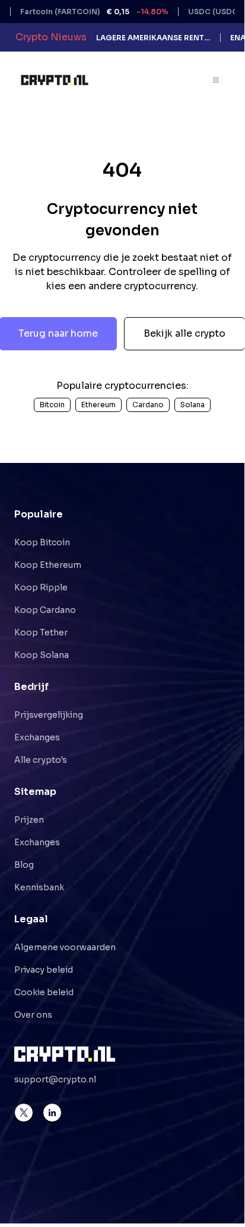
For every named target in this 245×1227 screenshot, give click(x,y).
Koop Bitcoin (42, 542)
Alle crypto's (40, 760)
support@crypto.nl (55, 1079)
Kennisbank (39, 887)
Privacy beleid (43, 969)
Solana (192, 404)
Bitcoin (52, 404)
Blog (24, 864)
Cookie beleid (44, 992)
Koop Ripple (41, 587)
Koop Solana (41, 655)
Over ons (33, 1014)
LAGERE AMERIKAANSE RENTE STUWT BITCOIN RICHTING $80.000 (153, 37)
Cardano (148, 404)
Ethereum (98, 404)
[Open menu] (216, 80)
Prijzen (29, 819)
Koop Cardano (45, 610)
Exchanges (37, 737)
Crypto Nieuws (51, 37)
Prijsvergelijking (48, 715)
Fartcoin (85, 11)
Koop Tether (41, 632)
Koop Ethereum (47, 565)
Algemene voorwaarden (65, 947)
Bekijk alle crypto (184, 333)
